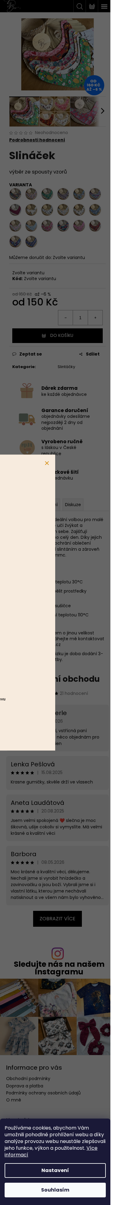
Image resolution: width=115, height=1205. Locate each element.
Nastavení (55, 1170)
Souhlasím (55, 1189)
